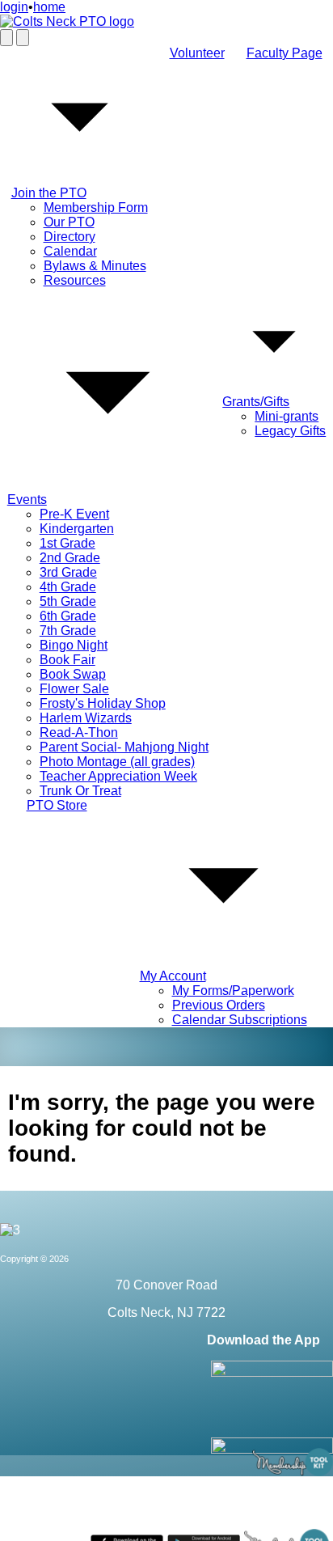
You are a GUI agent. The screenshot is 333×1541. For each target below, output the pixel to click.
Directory (69, 236)
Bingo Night (73, 645)
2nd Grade (70, 558)
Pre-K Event (74, 514)
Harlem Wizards (86, 718)
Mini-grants (286, 416)
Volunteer (197, 53)
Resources (75, 280)
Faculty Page (284, 53)
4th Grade (68, 587)
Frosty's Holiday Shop (103, 703)
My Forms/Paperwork (233, 990)
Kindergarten (77, 529)
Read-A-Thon (79, 732)
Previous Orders (218, 1005)
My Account (173, 976)
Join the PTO (48, 193)
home (49, 7)
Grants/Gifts (255, 402)
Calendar (70, 251)
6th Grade (68, 616)
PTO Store (57, 805)
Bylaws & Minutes (95, 266)
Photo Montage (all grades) (117, 761)
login (14, 7)
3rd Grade (68, 572)
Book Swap (73, 674)
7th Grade (68, 630)
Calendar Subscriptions (239, 1020)
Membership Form (96, 207)
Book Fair (67, 660)
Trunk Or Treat (80, 791)
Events (27, 499)
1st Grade (67, 543)
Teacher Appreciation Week (118, 776)
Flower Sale (74, 689)
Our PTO (69, 222)
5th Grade (68, 601)
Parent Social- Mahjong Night (124, 747)
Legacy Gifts (290, 431)
